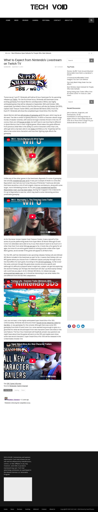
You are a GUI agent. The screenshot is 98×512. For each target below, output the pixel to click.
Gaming (35, 20)
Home (8, 20)
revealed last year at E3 (21, 181)
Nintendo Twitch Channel (18, 386)
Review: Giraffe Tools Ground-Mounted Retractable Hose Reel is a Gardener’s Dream (39, 53)
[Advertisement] (49, 37)
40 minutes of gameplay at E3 (31, 115)
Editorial (46, 20)
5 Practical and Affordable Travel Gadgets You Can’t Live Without (78, 78)
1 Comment (59, 67)
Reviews (25, 20)
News (16, 20)
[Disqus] (33, 420)
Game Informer (15, 384)
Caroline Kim (7, 67)
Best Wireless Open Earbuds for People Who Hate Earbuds (80, 88)
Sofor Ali (69, 120)
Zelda (33, 129)
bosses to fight (24, 122)
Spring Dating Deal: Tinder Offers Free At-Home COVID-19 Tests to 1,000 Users (79, 93)
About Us (68, 20)
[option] (52, 53)
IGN (8, 384)
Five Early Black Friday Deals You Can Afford (79, 83)
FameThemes (90, 509)
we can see (31, 246)
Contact (57, 20)
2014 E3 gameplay (44, 262)
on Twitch (13, 99)
